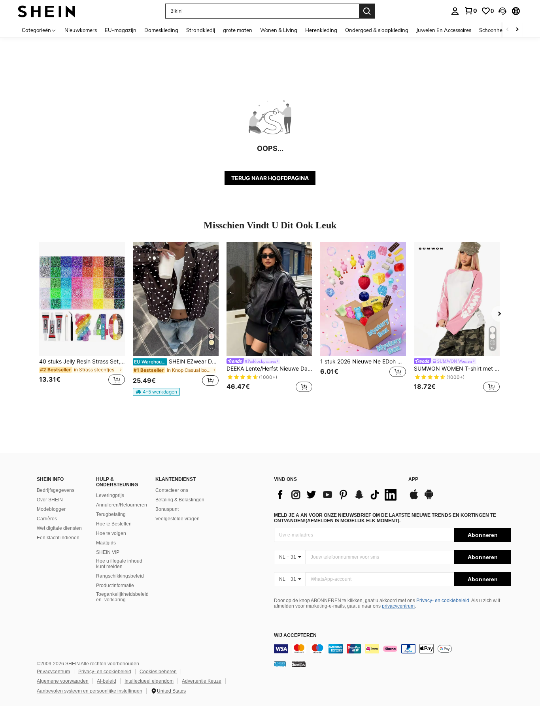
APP (413, 479)
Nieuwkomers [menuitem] (80, 30)
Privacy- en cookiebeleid (442, 600)
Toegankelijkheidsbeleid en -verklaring (122, 596)
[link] (470, 10)
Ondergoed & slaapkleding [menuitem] (376, 30)
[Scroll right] (517, 30)
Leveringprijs (110, 495)
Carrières (47, 518)
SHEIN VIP (107, 552)
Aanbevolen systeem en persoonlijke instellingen (89, 691)
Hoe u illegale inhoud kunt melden (119, 563)
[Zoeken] (367, 11)
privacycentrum (398, 606)
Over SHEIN (50, 500)
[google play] (428, 498)
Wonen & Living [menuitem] (278, 30)
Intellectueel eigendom (149, 681)
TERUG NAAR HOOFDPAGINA (270, 178)
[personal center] (455, 11)
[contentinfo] (392, 648)
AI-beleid (106, 681)
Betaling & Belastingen (179, 500)
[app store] (413, 498)
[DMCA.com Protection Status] (299, 664)
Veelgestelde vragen (177, 518)
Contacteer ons (171, 490)
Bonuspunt (167, 509)
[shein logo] (46, 11)
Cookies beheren (158, 671)
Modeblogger (51, 509)
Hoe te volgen (111, 533)
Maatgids (106, 543)
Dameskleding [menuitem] (161, 30)
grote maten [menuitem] (237, 30)
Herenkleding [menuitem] (321, 30)
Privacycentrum (53, 671)
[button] (502, 11)
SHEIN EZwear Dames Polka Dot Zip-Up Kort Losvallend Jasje (176, 361)
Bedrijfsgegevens (55, 490)
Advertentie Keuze (201, 681)
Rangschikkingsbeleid (120, 576)
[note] (156, 392)
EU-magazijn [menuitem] (120, 30)
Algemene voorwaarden (63, 681)
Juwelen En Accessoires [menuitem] (443, 30)
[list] (337, 495)
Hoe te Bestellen (114, 524)
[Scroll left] (507, 30)
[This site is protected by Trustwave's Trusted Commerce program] (280, 664)
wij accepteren (295, 635)
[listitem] (82, 318)
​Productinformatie (115, 585)
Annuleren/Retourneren (121, 505)
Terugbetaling (111, 514)
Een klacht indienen (58, 537)
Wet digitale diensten (59, 528)
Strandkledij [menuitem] (200, 30)
